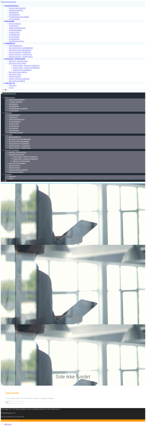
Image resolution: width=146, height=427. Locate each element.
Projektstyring (13, 26)
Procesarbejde (14, 37)
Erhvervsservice (12, 6)
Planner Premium (15, 76)
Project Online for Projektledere (20, 52)
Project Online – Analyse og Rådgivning (26, 68)
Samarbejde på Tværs (16, 41)
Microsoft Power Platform (18, 72)
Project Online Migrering (17, 8)
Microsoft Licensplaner (17, 81)
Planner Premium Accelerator (19, 79)
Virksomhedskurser (15, 45)
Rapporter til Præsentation (22, 70)
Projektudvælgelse (15, 30)
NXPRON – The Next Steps (18, 61)
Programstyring (14, 39)
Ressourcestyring (15, 23)
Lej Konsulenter (14, 19)
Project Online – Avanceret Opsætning (26, 65)
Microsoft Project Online (17, 63)
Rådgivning (9, 21)
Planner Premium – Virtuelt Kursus (21, 56)
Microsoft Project (15, 74)
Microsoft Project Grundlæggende (21, 48)
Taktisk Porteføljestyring (17, 28)
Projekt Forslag (14, 32)
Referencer (13, 85)
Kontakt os (10, 83)
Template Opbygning (16, 10)
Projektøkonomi (14, 34)
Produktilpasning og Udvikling (19, 17)
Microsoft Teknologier (15, 59)
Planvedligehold (14, 14)
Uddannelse (10, 43)
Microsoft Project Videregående (20, 50)
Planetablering (14, 12)
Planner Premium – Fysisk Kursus (20, 54)
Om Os (11, 87)
